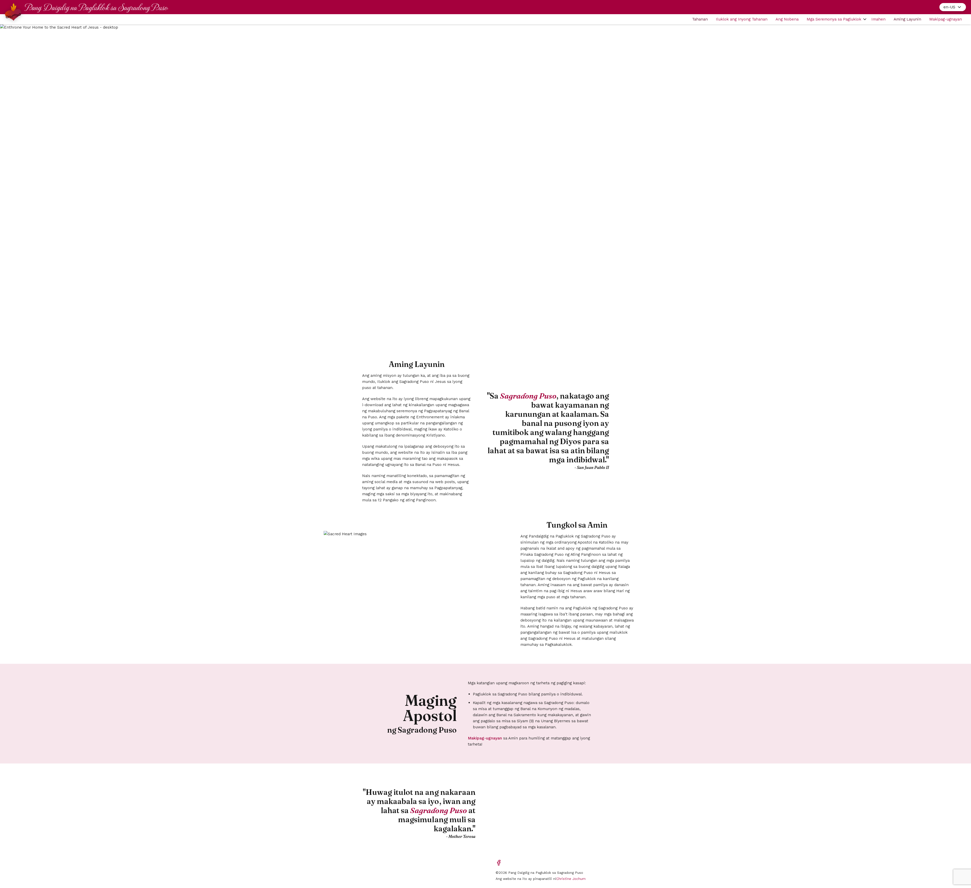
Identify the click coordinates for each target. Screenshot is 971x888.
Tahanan (700, 19)
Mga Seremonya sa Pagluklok (834, 19)
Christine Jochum (571, 879)
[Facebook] (499, 863)
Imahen (878, 19)
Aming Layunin (907, 19)
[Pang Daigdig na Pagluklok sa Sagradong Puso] (13, 12)
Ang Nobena (787, 19)
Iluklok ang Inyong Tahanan (741, 19)
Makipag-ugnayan (945, 19)
